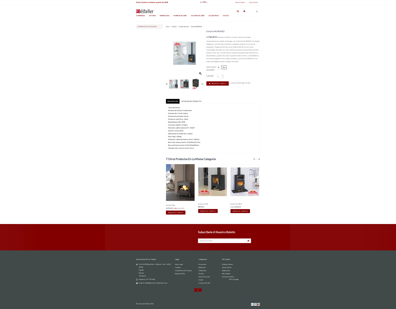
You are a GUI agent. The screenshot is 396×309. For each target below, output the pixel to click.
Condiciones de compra (183, 270)
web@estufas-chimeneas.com (156, 283)
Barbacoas (164, 15)
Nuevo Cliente (240, 2)
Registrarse (226, 270)
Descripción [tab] (172, 101)
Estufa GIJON (203, 204)
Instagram (200, 290)
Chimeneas (140, 15)
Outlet (226, 15)
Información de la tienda (146, 259)
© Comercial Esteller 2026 (145, 304)
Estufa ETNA (170, 205)
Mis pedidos (226, 273)
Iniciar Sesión (253, 2)
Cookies (178, 267)
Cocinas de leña (198, 15)
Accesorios (214, 15)
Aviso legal (179, 264)
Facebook (196, 290)
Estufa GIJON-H (236, 204)
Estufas (152, 15)
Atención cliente (228, 277)
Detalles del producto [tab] (191, 101)
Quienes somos (227, 264)
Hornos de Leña (180, 15)
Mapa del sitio (180, 273)
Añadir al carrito (217, 83)
